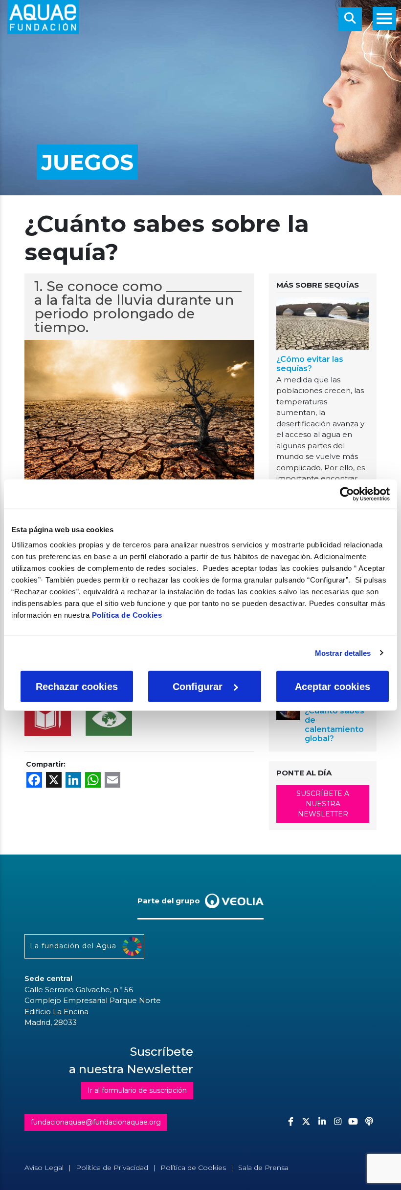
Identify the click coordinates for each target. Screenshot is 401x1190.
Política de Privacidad (112, 1167)
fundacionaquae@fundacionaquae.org (96, 1122)
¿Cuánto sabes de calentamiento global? (334, 725)
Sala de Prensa (263, 1167)
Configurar (198, 686)
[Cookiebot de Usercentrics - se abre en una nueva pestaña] (347, 493)
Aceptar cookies (332, 686)
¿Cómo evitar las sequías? (309, 364)
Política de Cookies (127, 615)
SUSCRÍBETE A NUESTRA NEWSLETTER (322, 803)
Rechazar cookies (77, 686)
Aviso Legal (44, 1167)
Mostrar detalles (343, 652)
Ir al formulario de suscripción (137, 1090)
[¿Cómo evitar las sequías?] (322, 325)
